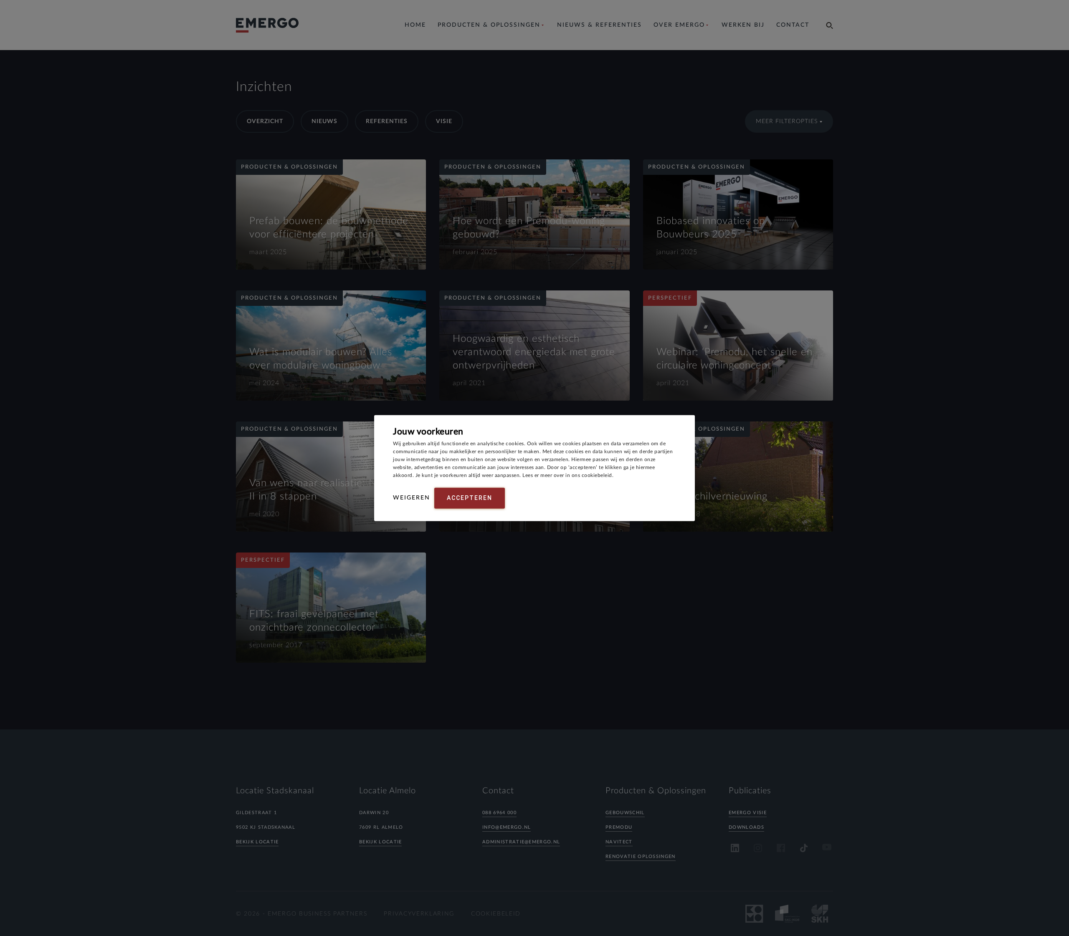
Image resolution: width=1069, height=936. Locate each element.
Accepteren (469, 497)
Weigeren (411, 498)
